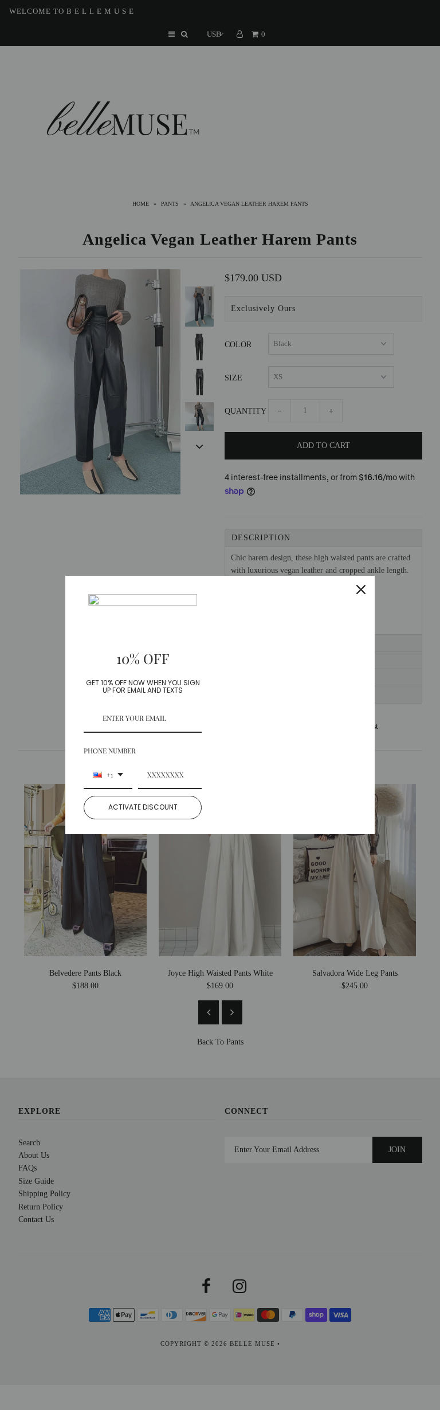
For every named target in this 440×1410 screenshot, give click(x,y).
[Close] (361, 589)
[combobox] (108, 775)
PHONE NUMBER (110, 750)
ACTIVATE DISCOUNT (143, 807)
